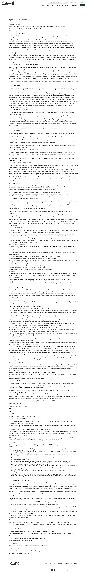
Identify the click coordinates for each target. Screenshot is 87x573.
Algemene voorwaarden (71, 570)
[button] (67, 5)
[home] (8, 3)
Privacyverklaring (61, 570)
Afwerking (60, 5)
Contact (74, 5)
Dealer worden (73, 2)
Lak (53, 5)
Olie (48, 5)
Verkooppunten (82, 2)
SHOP (82, 5)
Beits (42, 5)
